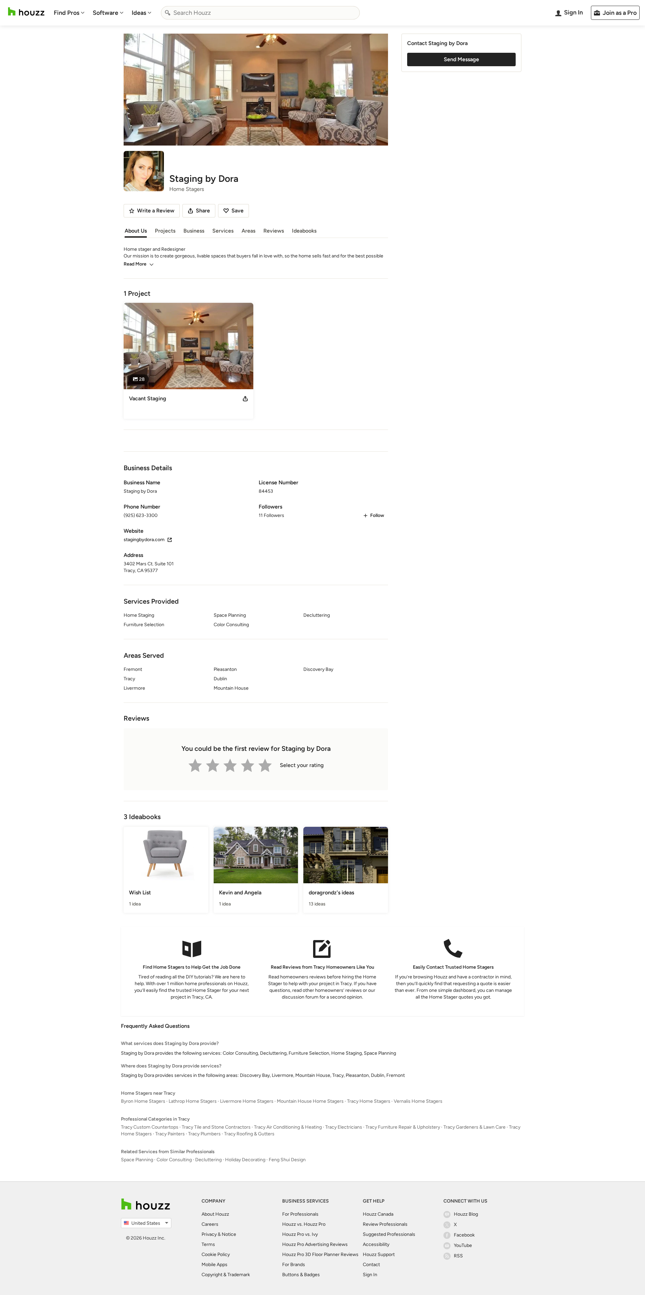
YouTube (463, 1245)
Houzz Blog (466, 1214)
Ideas (139, 12)
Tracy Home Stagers (368, 1101)
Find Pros (66, 12)
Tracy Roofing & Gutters (249, 1134)
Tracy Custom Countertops (149, 1127)
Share (203, 210)
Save (237, 210)
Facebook (464, 1235)
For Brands (293, 1264)
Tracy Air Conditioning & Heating (288, 1127)
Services (222, 231)
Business (193, 231)
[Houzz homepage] (26, 11)
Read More (135, 264)
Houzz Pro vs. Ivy (300, 1234)
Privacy (209, 1234)
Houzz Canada (378, 1214)
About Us (136, 231)
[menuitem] (69, 12)
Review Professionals (385, 1224)
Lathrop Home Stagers (193, 1101)
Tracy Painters (170, 1134)
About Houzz (215, 1214)
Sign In (370, 1275)
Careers (210, 1224)
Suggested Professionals (389, 1234)
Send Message (461, 59)
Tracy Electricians (343, 1127)
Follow (377, 515)
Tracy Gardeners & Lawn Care (474, 1127)
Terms (208, 1244)
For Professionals (300, 1214)
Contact (371, 1264)
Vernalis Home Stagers (418, 1101)
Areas (248, 231)
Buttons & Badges (301, 1275)
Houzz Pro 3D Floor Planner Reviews (320, 1254)
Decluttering (208, 1160)
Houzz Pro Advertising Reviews (315, 1244)
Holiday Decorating (245, 1160)
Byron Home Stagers (143, 1101)
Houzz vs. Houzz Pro (304, 1224)
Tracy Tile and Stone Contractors (216, 1127)
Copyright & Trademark (226, 1275)
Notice (229, 1234)
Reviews (273, 231)
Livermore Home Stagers (246, 1101)
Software (105, 12)
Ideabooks (304, 231)
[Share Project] (245, 398)
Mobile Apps (214, 1264)
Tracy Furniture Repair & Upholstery (403, 1127)
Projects (165, 231)
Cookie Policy (216, 1254)
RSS (458, 1256)
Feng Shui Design (287, 1160)
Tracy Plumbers (204, 1134)
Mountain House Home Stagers (310, 1101)
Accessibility (376, 1244)
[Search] (167, 12)
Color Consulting (174, 1160)
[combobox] (260, 12)
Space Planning (137, 1160)
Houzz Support (379, 1254)
